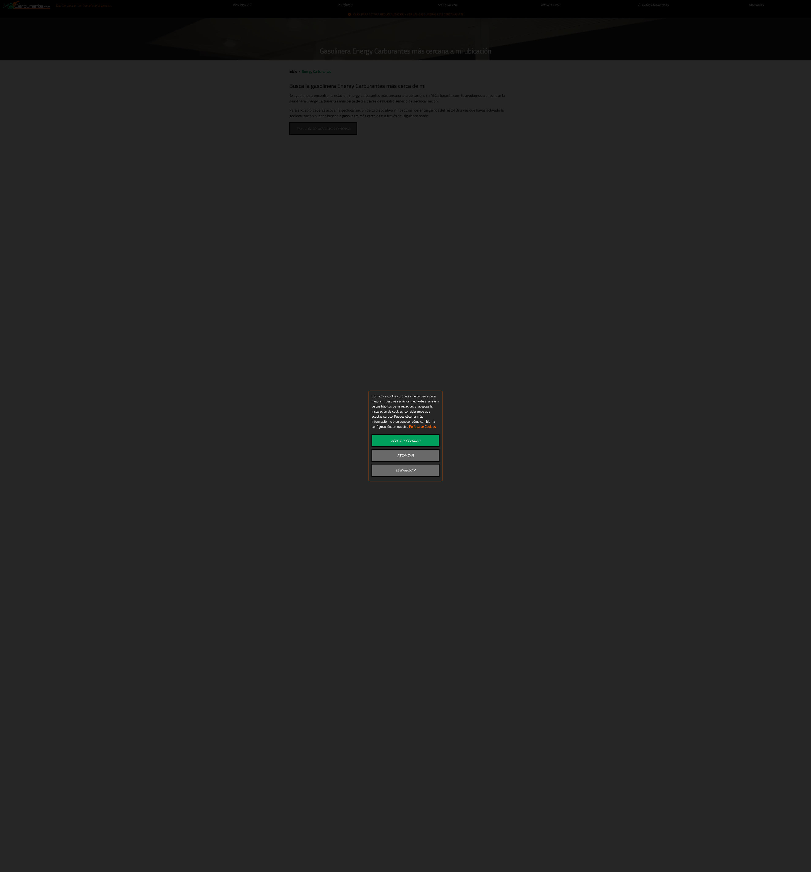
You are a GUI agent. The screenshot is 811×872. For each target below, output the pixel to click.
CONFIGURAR (405, 470)
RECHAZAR (405, 455)
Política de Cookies (422, 426)
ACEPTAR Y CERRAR (405, 440)
